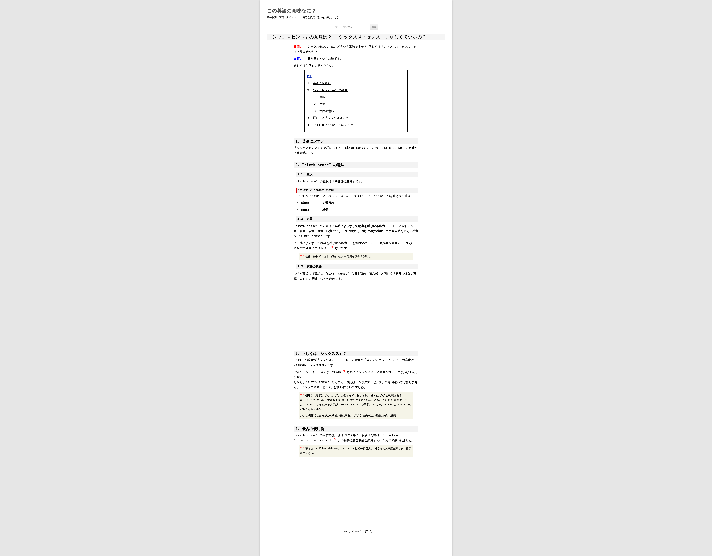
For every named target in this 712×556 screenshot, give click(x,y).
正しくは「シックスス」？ (330, 118)
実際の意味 (326, 111)
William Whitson (327, 448)
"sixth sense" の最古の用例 (335, 125)
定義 (322, 104)
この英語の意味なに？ (291, 11)
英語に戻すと (322, 83)
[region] (356, 313)
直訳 (322, 97)
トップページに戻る (356, 532)
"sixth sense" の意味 (330, 90)
